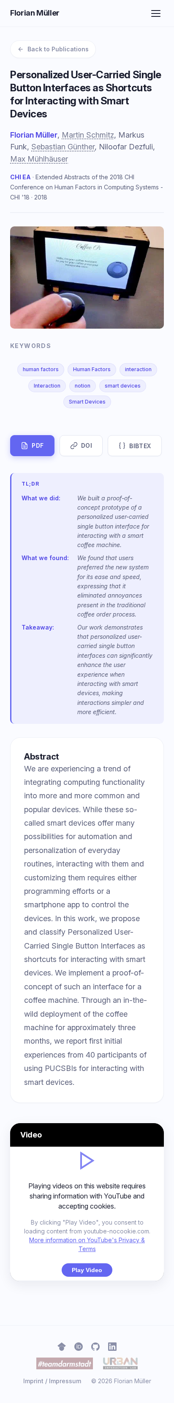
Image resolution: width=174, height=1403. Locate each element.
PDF (38, 445)
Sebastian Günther (63, 146)
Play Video (87, 1270)
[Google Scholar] (61, 1346)
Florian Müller (35, 12)
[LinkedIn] (112, 1346)
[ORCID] (78, 1346)
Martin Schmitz (88, 134)
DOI (86, 445)
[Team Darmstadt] (64, 1363)
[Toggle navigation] (156, 13)
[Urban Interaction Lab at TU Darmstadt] (120, 1363)
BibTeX (140, 445)
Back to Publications (58, 49)
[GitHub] (95, 1346)
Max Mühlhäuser (39, 158)
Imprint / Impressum (52, 1380)
